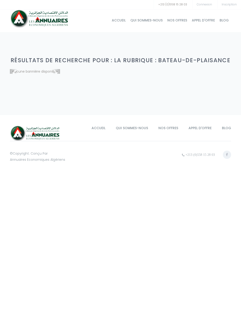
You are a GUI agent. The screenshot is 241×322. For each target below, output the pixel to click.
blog (224, 20)
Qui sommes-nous (146, 20)
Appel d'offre (203, 20)
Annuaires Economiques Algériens (37, 159)
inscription (229, 4)
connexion (204, 4)
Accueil (119, 20)
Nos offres (177, 20)
